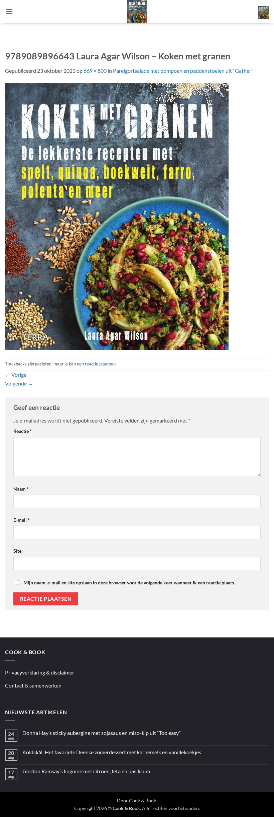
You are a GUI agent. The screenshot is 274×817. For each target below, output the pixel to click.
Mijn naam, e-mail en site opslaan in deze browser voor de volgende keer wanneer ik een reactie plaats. (129, 582)
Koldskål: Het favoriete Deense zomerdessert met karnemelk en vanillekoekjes (111, 752)
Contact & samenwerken (33, 685)
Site (17, 551)
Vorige (15, 374)
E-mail (21, 520)
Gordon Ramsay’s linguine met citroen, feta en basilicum (86, 771)
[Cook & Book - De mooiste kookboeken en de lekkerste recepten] (137, 11)
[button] (9, 11)
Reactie (22, 431)
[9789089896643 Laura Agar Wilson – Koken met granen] (117, 216)
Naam (21, 489)
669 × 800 (95, 70)
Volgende (19, 383)
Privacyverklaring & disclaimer (39, 672)
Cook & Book (142, 800)
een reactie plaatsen (96, 363)
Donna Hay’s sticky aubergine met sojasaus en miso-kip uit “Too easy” (101, 733)
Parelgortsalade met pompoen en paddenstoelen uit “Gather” (183, 70)
